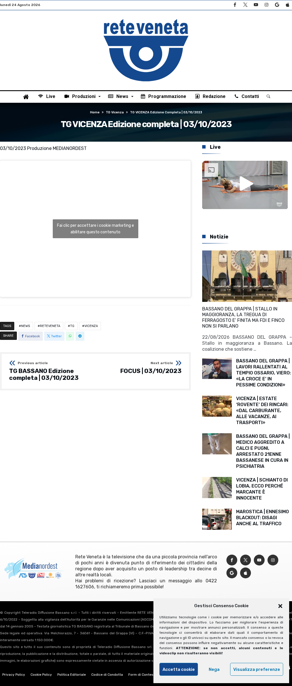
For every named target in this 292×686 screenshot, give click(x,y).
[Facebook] (234, 5)
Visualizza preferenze (256, 669)
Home (95, 112)
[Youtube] (255, 5)
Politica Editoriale (71, 675)
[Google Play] (276, 5)
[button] (280, 606)
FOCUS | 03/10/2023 (151, 367)
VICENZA (91, 326)
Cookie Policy (41, 675)
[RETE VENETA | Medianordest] (146, 18)
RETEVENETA (50, 326)
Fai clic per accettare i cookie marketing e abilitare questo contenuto (95, 228)
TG (72, 326)
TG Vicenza (115, 112)
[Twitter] (245, 5)
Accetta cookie (179, 669)
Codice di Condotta (107, 675)
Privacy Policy (13, 675)
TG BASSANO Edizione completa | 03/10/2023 (44, 371)
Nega (214, 669)
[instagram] (266, 5)
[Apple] (287, 5)
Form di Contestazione (146, 675)
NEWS (25, 326)
